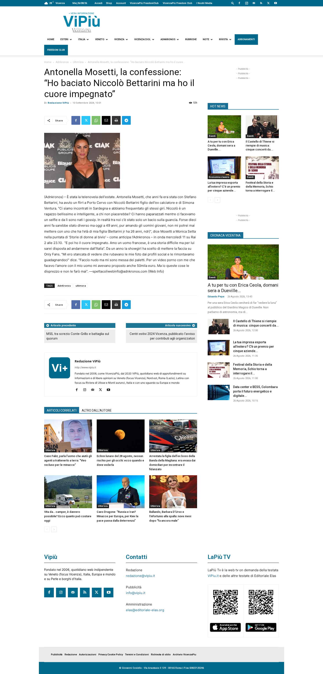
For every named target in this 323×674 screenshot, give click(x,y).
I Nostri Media (204, 3)
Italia (81, 39)
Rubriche (191, 39)
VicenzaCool (142, 39)
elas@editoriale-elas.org (145, 610)
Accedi (98, 3)
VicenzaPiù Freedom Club (177, 3)
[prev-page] (47, 529)
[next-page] (54, 529)
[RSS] (261, 3)
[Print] (116, 120)
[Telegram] (126, 120)
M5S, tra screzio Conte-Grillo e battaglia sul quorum (77, 336)
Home (50, 39)
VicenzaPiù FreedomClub (144, 3)
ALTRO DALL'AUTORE (97, 410)
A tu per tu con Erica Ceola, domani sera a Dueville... (221, 145)
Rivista (223, 39)
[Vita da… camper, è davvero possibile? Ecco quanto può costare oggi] (68, 491)
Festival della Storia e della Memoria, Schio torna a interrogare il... (260, 186)
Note (206, 39)
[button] (232, 3)
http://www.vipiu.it (85, 367)
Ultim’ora (78, 62)
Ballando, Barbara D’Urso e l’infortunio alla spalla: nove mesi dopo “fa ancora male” (170, 516)
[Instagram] (246, 3)
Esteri (64, 39)
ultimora (81, 285)
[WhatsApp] (96, 120)
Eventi (212, 136)
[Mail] (253, 3)
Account (121, 3)
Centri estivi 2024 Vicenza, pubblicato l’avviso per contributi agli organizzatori (162, 336)
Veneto (99, 39)
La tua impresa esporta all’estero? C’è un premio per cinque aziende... (224, 186)
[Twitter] (268, 3)
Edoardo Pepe (216, 296)
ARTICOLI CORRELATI (61, 410)
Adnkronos (168, 39)
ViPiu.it (213, 576)
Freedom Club (56, 50)
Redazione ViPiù (58, 102)
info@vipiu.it (135, 593)
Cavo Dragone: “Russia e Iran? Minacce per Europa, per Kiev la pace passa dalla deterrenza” (117, 516)
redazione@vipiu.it (140, 576)
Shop (109, 3)
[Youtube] (275, 3)
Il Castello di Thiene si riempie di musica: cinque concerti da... (260, 145)
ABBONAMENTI (246, 39)
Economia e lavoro (219, 177)
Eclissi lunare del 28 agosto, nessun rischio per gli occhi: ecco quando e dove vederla (120, 460)
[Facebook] (239, 3)
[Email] (106, 120)
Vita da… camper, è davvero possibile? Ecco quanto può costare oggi (67, 516)
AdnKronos (64, 285)
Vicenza (119, 39)
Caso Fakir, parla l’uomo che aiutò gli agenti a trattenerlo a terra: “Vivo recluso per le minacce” (68, 460)
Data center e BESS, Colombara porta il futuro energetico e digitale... (255, 391)
